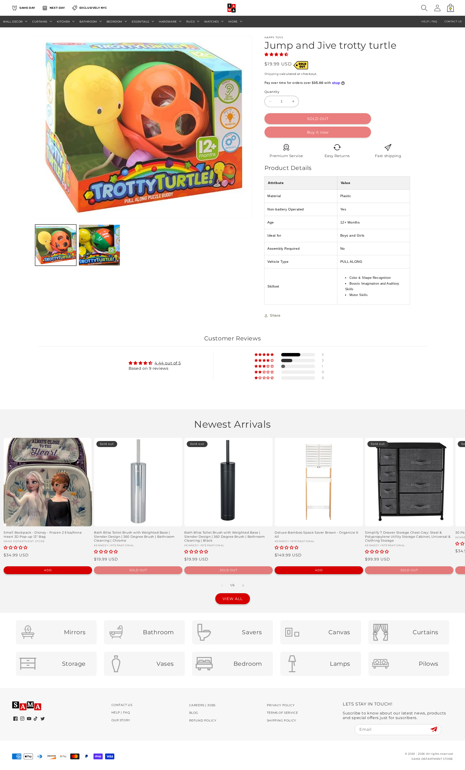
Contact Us (121, 705)
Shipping (271, 74)
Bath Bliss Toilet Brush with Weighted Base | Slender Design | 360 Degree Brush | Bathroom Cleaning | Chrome (134, 536)
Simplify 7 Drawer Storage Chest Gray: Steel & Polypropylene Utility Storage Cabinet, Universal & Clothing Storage (408, 536)
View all (233, 598)
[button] (424, 8)
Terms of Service (282, 712)
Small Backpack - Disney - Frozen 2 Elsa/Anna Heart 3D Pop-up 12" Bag (43, 534)
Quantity (271, 92)
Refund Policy (203, 720)
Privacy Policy (280, 705)
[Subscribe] (433, 729)
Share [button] (275, 315)
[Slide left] (222, 585)
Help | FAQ (120, 712)
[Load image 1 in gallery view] (55, 245)
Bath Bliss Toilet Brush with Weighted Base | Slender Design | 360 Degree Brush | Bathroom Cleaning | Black (224, 536)
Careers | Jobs (202, 705)
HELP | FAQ (429, 21)
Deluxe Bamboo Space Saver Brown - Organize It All (316, 534)
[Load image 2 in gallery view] (99, 245)
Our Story (120, 720)
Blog (193, 712)
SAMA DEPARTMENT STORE (432, 759)
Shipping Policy (281, 720)
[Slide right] (243, 585)
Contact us (453, 21)
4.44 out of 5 (168, 363)
